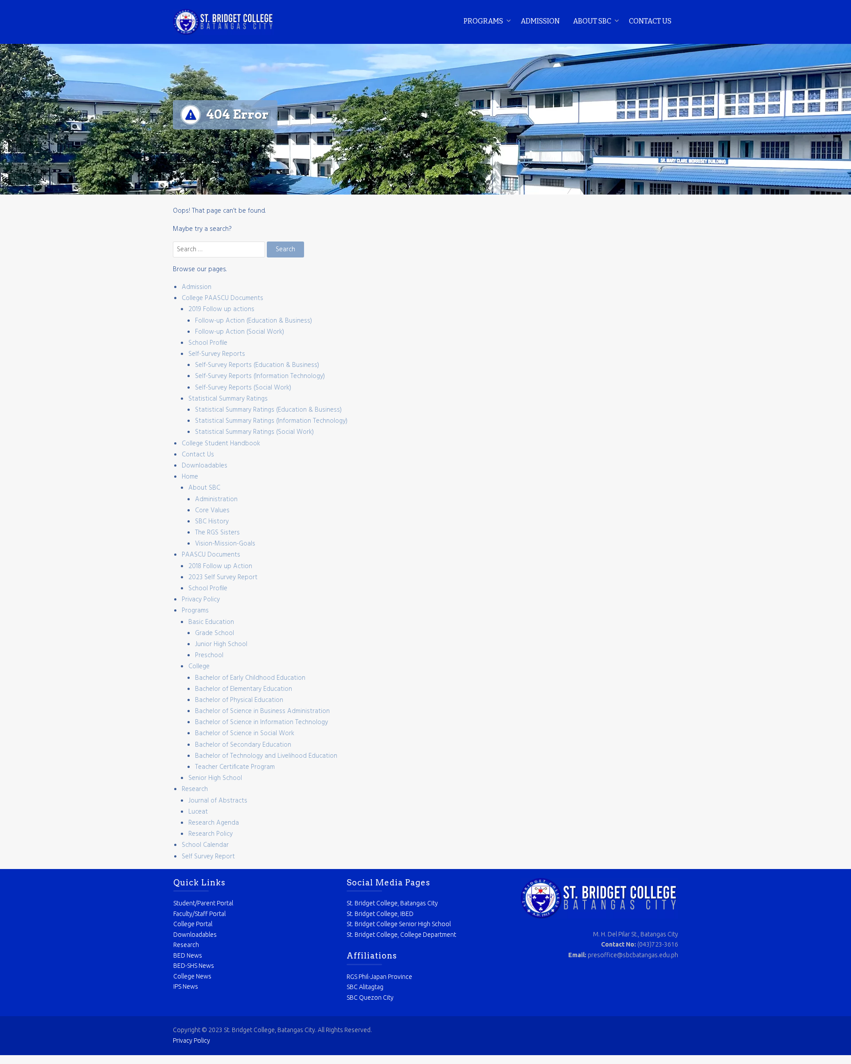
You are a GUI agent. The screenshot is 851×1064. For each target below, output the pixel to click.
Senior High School (215, 778)
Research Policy (210, 834)
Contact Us (650, 21)
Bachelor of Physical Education (239, 700)
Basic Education (211, 622)
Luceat (198, 812)
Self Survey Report (208, 856)
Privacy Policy (201, 599)
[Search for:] (220, 249)
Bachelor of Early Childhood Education (250, 678)
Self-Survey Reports (216, 354)
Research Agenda (213, 823)
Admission (540, 21)
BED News (187, 955)
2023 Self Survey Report (223, 577)
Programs (483, 21)
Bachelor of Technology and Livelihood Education (266, 756)
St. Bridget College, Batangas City (392, 903)
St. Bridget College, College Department (401, 934)
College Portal (192, 924)
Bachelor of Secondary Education (243, 745)
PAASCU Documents (211, 555)
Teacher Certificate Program (235, 767)
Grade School (214, 633)
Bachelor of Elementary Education (243, 689)
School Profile (207, 343)
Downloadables (204, 465)
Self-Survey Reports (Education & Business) (257, 365)
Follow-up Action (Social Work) (239, 332)
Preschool (209, 655)
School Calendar (205, 845)
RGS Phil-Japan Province (379, 976)
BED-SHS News (193, 965)
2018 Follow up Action (220, 566)
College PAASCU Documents (222, 298)
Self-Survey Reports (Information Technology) (260, 376)
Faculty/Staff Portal (199, 913)
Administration (216, 499)
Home (190, 477)
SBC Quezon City (370, 997)
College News (192, 976)
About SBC (592, 21)
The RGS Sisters (217, 532)
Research (195, 789)
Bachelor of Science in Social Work (244, 733)
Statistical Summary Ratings (228, 399)
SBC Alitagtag (365, 986)
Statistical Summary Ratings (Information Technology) (271, 421)
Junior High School (221, 644)
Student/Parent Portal (203, 903)
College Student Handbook (221, 443)
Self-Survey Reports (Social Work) (243, 387)
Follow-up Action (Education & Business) (253, 321)
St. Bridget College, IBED (380, 913)
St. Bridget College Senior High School (399, 924)
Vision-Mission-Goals (225, 543)
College (199, 666)
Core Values (212, 510)
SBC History (212, 521)
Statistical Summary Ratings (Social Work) (254, 432)
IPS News (185, 986)
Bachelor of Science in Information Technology (261, 722)
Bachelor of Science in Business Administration (262, 711)
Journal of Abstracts (217, 800)
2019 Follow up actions (221, 309)
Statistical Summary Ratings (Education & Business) (268, 410)
